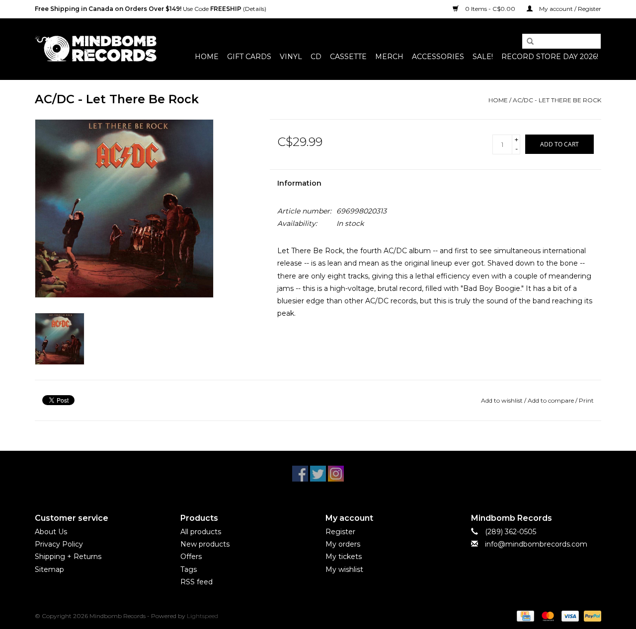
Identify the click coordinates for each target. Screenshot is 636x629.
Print (586, 400)
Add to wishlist (502, 400)
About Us (51, 531)
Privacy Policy (59, 544)
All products (200, 531)
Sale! (483, 56)
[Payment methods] (524, 615)
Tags (188, 569)
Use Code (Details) (150, 8)
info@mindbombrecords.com (536, 544)
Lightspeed (202, 616)
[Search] (527, 41)
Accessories (438, 56)
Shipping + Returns (68, 556)
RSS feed (196, 581)
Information (299, 183)
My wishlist (344, 569)
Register (340, 531)
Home (207, 56)
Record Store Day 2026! (549, 56)
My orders (342, 544)
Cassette (348, 56)
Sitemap (49, 569)
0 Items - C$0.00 (490, 8)
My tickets (343, 556)
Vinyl (291, 56)
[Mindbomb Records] (96, 49)
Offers (191, 556)
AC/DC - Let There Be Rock (557, 100)
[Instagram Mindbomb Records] (336, 474)
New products (205, 544)
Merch (389, 56)
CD (316, 56)
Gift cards (249, 56)
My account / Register (569, 8)
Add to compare (551, 400)
